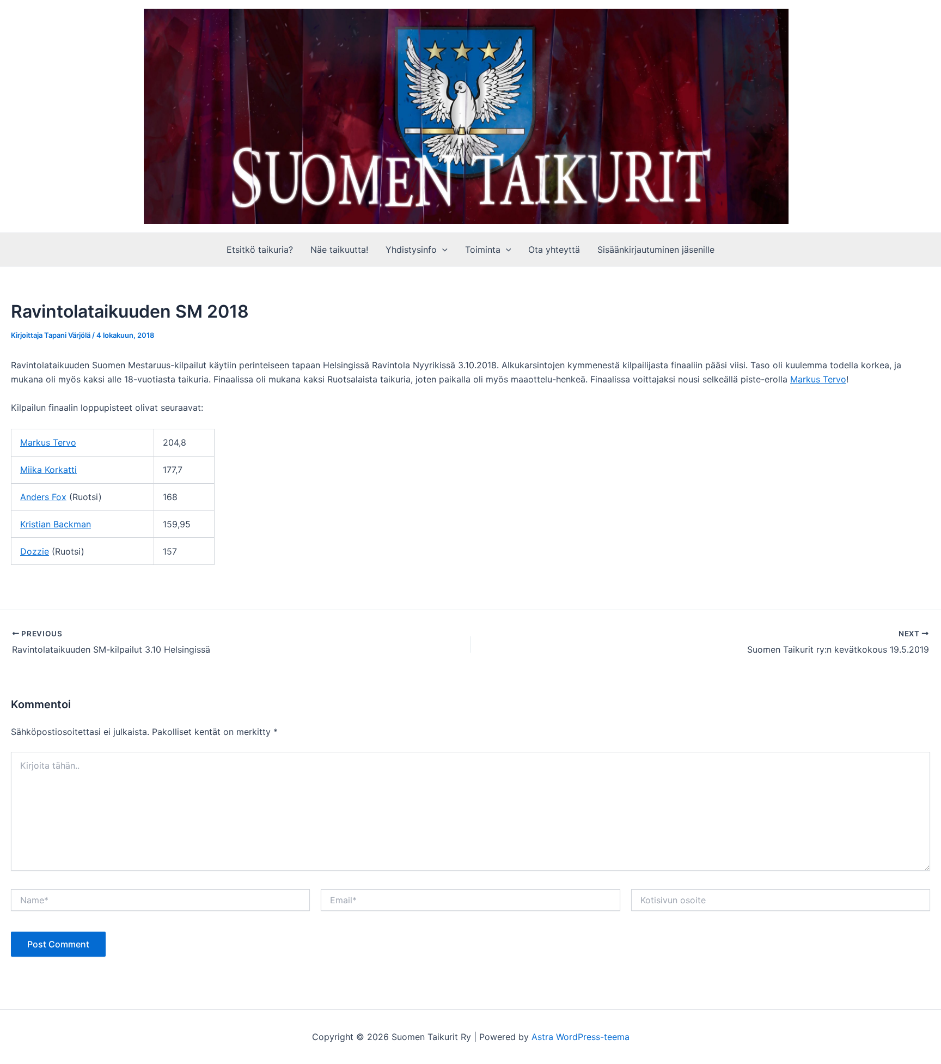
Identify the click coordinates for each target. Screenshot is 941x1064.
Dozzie (34, 551)
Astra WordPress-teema (580, 1036)
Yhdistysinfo (411, 249)
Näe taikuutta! (339, 249)
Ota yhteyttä (554, 249)
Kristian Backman (55, 524)
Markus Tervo (818, 379)
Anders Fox (43, 496)
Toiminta (482, 249)
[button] (442, 249)
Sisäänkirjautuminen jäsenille (655, 249)
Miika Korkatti (48, 469)
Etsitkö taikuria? (260, 249)
